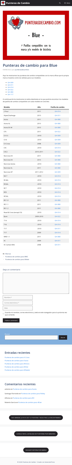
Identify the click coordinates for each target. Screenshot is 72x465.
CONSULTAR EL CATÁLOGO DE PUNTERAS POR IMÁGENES (35, 434)
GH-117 (10, 94)
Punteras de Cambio (18, 3)
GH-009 (10, 82)
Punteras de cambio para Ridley (33, 393)
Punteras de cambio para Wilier (16, 367)
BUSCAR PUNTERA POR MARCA (36, 450)
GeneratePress (50, 462)
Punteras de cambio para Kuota (25, 389)
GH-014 (10, 87)
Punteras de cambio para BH (23, 398)
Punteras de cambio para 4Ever (30, 402)
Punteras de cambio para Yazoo (16, 360)
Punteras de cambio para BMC (16, 257)
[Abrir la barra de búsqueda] (59, 3)
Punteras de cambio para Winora (17, 364)
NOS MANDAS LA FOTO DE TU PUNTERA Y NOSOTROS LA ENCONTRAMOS (36, 418)
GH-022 (10, 90)
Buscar (7, 334)
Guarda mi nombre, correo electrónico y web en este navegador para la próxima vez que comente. (36, 313)
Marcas (8, 254)
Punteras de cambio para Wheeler (17, 370)
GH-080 (10, 92)
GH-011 (10, 85)
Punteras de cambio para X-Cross (17, 357)
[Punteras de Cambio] (3, 3)
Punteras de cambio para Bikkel (17, 259)
